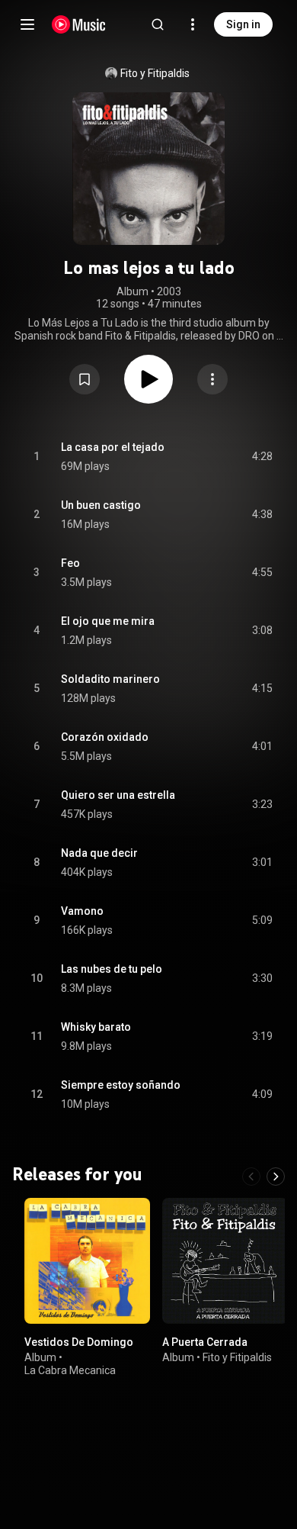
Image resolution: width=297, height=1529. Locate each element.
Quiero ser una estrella (118, 795)
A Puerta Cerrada (205, 1342)
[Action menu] (212, 379)
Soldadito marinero (110, 679)
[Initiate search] (157, 24)
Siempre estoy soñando (120, 1085)
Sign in (243, 24)
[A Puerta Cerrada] (225, 1261)
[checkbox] (262, 457)
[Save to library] (84, 379)
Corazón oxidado (104, 737)
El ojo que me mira (108, 621)
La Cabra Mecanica (70, 1369)
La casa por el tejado (112, 447)
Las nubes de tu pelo (111, 969)
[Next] (276, 1176)
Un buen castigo (101, 505)
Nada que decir (99, 853)
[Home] (79, 24)
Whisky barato (96, 1027)
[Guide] (27, 24)
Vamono (82, 911)
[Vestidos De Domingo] (87, 1261)
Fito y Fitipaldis (155, 73)
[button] (84, 379)
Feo (70, 563)
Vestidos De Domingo (78, 1342)
